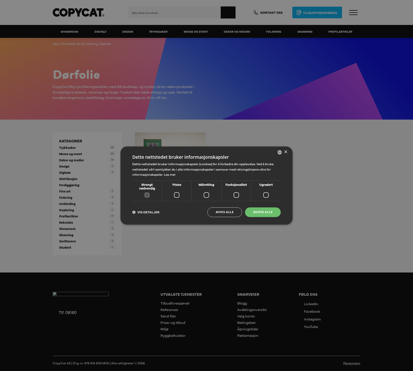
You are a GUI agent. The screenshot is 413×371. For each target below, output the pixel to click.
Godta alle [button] (263, 212)
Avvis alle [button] (225, 212)
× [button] (285, 152)
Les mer (170, 174)
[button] (145, 212)
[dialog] (206, 185)
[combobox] (279, 152)
